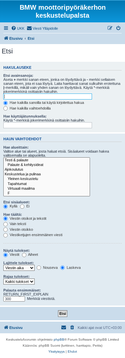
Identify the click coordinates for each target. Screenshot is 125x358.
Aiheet (32, 254)
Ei (27, 206)
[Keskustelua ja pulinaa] (46, 174)
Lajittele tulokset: (18, 263)
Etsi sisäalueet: (16, 202)
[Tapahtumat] (46, 184)
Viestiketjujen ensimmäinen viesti (35, 235)
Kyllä (13, 206)
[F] (46, 193)
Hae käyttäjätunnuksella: (25, 116)
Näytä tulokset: (16, 250)
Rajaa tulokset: (16, 277)
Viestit (14, 254)
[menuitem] (17, 28)
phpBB (59, 339)
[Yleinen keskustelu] (46, 179)
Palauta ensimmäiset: (22, 290)
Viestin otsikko (21, 229)
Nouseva (50, 267)
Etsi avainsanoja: (18, 75)
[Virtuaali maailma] (46, 188)
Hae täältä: (12, 214)
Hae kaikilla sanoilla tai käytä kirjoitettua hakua (46, 103)
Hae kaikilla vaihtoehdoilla (30, 108)
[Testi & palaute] (46, 160)
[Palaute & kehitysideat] (46, 165)
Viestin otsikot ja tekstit (27, 218)
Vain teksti (17, 224)
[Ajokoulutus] (46, 169)
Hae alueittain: (16, 147)
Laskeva (73, 267)
